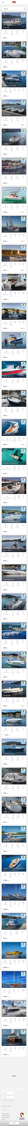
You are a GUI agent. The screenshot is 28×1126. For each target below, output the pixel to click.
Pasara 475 (6, 812)
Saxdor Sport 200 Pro (9, 347)
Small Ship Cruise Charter (10, 957)
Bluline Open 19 (7, 550)
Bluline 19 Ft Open (8, 202)
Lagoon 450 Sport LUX (10, 1044)
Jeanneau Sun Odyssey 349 (11, 260)
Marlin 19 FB (6, 405)
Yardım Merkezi (5, 1114)
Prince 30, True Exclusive (10, 463)
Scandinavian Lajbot (9, 754)
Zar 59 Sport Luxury (9, 492)
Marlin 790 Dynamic (9, 434)
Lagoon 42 (6, 1015)
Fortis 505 (6, 841)
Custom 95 (6, 899)
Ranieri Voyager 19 (8, 579)
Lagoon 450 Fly (7, 289)
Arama (6, 9)
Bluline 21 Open (7, 608)
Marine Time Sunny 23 (9, 86)
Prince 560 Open (8, 725)
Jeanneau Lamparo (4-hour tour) (13, 928)
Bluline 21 (5, 637)
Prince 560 (6, 56)
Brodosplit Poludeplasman (11, 173)
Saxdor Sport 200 (8, 376)
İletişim (3, 1119)
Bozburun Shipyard (8, 986)
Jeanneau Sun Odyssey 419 (11, 231)
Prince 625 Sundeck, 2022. (10, 521)
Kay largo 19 (6, 144)
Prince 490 (6, 115)
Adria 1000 (6, 27)
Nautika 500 (7, 666)
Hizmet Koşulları (6, 1115)
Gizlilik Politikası (6, 1117)
